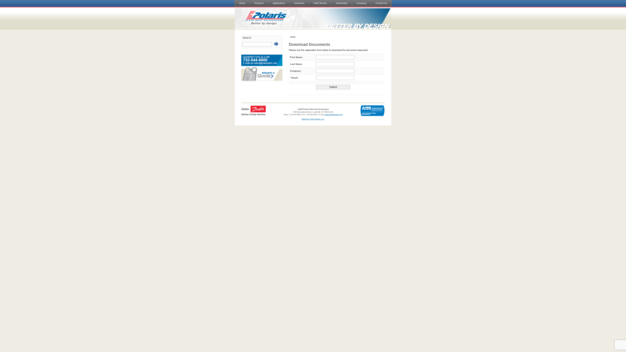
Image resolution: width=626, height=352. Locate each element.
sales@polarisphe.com (334, 115)
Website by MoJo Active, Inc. (313, 119)
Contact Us (381, 3)
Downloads (341, 3)
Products (259, 3)
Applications (279, 3)
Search (247, 37)
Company (361, 3)
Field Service (320, 3)
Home (242, 3)
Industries (299, 3)
